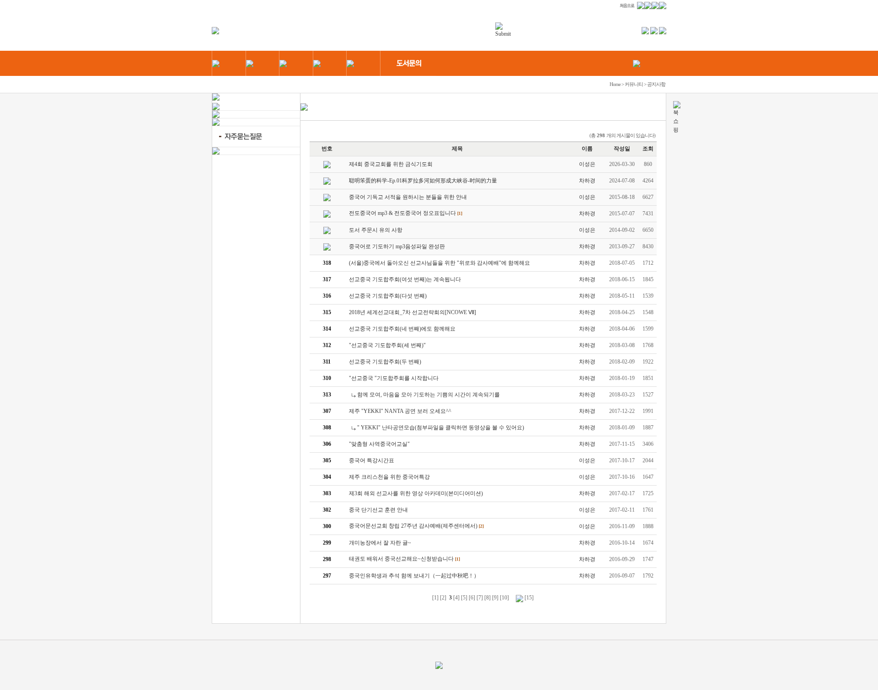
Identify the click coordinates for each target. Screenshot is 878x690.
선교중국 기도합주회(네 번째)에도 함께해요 (402, 329)
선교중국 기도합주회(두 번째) (385, 361)
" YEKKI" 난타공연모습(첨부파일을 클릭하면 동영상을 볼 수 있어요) (440, 427)
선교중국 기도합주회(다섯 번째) (388, 296)
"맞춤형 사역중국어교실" (379, 444)
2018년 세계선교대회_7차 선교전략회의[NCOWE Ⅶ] (412, 312)
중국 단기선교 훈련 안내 (378, 510)
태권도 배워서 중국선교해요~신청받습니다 (401, 559)
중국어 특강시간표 (371, 460)
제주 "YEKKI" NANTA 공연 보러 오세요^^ (400, 411)
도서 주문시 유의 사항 (375, 230)
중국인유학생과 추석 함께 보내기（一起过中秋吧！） (414, 575)
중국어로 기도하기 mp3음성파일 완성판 (397, 246)
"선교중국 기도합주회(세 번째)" (387, 345)
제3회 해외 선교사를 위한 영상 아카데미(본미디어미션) (416, 493)
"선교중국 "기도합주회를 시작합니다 (394, 378)
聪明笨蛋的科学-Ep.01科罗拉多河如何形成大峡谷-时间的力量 (423, 180)
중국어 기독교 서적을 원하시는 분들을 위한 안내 (408, 197)
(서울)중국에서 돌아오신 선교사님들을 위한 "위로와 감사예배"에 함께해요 (439, 263)
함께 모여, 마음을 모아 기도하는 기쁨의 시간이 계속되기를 (428, 394)
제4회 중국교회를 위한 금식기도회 (391, 164)
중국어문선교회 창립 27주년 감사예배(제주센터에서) (413, 526)
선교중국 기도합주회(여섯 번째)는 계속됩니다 (405, 279)
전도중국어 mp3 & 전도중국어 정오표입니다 (402, 213)
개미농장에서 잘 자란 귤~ (380, 543)
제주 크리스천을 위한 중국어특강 (389, 477)
